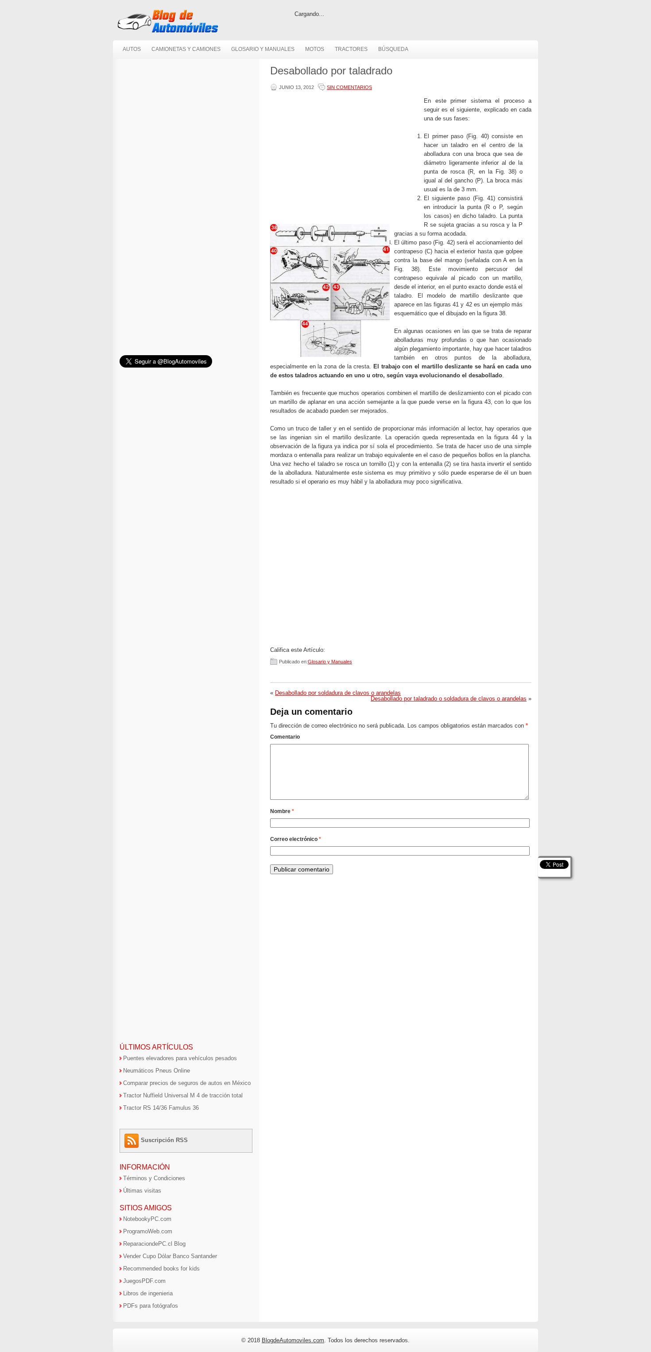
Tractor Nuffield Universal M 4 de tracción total (183, 1095)
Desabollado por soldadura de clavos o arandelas (338, 693)
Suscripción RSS (164, 1140)
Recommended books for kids (161, 1268)
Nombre (282, 811)
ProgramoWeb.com (147, 1231)
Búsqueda (393, 49)
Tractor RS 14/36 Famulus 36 (161, 1107)
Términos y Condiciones (154, 1178)
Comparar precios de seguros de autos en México (187, 1083)
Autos (132, 49)
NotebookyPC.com (147, 1219)
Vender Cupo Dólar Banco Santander (170, 1256)
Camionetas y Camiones (186, 49)
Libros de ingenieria (148, 1293)
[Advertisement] (345, 159)
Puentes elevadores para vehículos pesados (180, 1058)
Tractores (351, 49)
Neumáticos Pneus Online (156, 1070)
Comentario (285, 737)
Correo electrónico (295, 839)
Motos (314, 49)
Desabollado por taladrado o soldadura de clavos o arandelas (449, 698)
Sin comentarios (349, 87)
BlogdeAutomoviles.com (293, 1340)
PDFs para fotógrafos (150, 1305)
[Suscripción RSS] (132, 1140)
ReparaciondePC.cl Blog (154, 1243)
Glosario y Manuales (262, 49)
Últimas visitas (142, 1190)
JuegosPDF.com (144, 1281)
